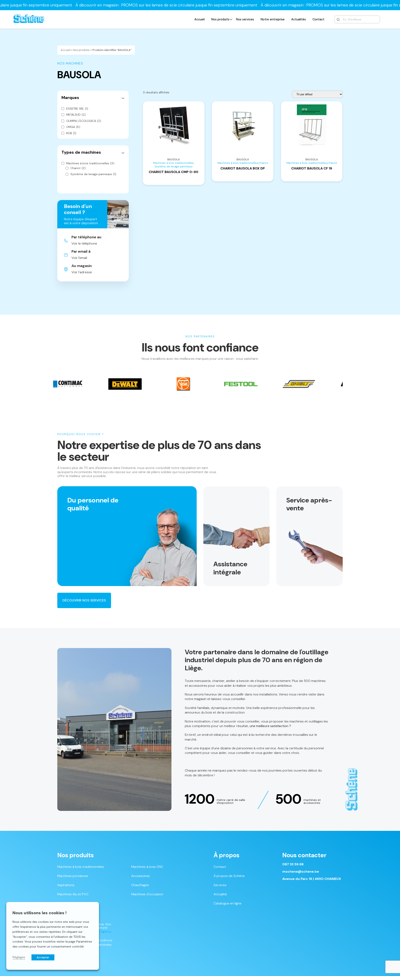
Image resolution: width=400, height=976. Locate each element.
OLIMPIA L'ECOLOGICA (83, 121)
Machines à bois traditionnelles (90, 163)
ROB (71, 133)
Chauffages (140, 885)
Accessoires (140, 876)
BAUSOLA (173, 159)
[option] (86, 384)
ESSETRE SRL (77, 108)
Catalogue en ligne (227, 903)
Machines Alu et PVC (72, 894)
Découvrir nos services (84, 600)
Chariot (78, 168)
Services (220, 885)
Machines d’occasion (147, 894)
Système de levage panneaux (93, 174)
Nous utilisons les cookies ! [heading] (39, 912)
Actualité (220, 894)
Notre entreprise (273, 19)
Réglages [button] (18, 957)
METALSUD (76, 114)
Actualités (298, 19)
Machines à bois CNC (147, 867)
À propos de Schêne (229, 876)
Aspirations (65, 885)
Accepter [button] (43, 957)
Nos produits (220, 19)
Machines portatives (72, 876)
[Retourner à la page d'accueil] (28, 19)
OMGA (73, 127)
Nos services (245, 19)
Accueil (199, 19)
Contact (318, 19)
